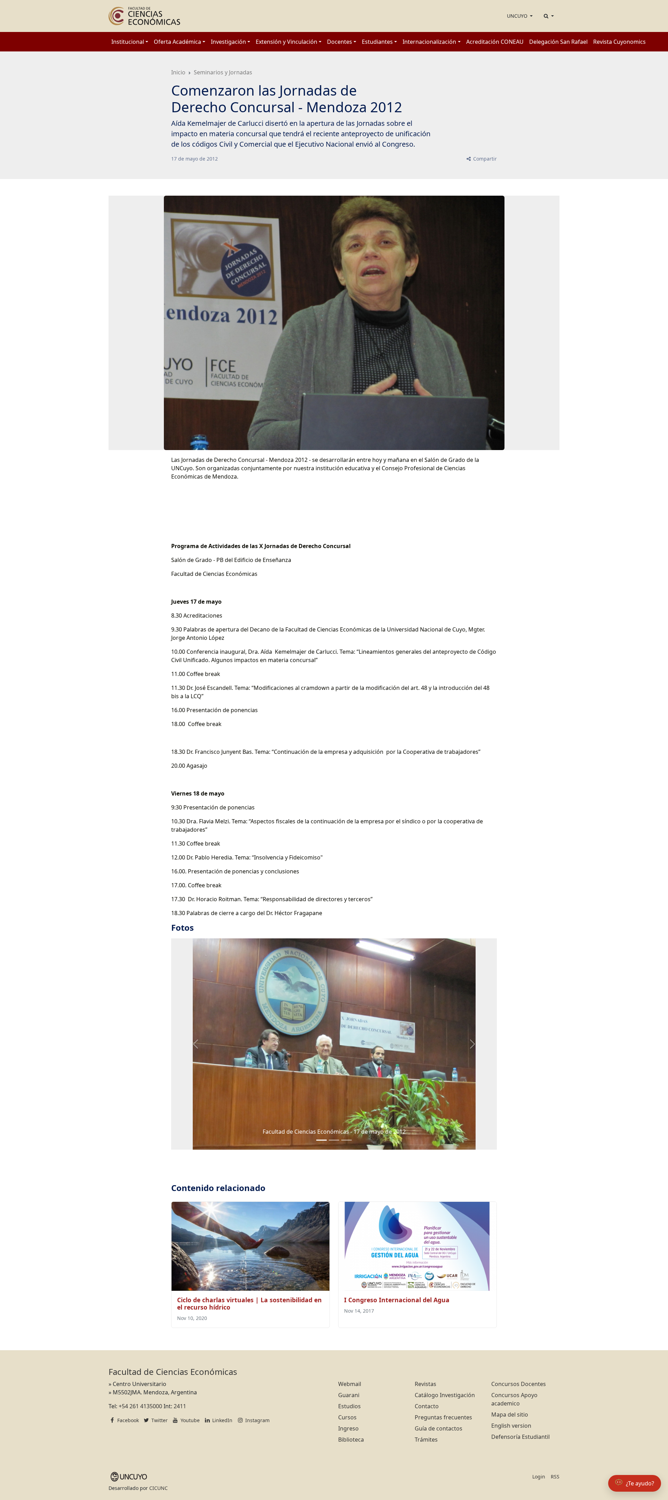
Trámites (426, 1439)
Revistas (425, 1384)
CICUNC (158, 1488)
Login (538, 1476)
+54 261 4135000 (140, 1406)
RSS (555, 1476)
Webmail (349, 1384)
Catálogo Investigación (445, 1395)
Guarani (348, 1395)
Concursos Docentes (518, 1384)
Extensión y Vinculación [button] (286, 42)
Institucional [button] (127, 42)
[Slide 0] (321, 1140)
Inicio (178, 72)
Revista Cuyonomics (619, 42)
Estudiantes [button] (377, 42)
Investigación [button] (228, 42)
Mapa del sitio (509, 1414)
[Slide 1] (334, 1140)
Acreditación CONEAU (495, 42)
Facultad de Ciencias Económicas (173, 1371)
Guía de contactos (438, 1428)
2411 (180, 1406)
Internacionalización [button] (429, 42)
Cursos (347, 1417)
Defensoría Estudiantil (520, 1437)
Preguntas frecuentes (443, 1417)
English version (511, 1425)
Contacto (427, 1406)
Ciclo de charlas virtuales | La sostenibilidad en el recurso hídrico (249, 1303)
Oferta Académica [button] (177, 42)
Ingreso (348, 1428)
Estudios (349, 1406)
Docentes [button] (339, 42)
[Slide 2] (346, 1140)
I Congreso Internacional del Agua (397, 1300)
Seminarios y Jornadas (223, 72)
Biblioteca (351, 1439)
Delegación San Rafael (558, 42)
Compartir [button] (484, 158)
